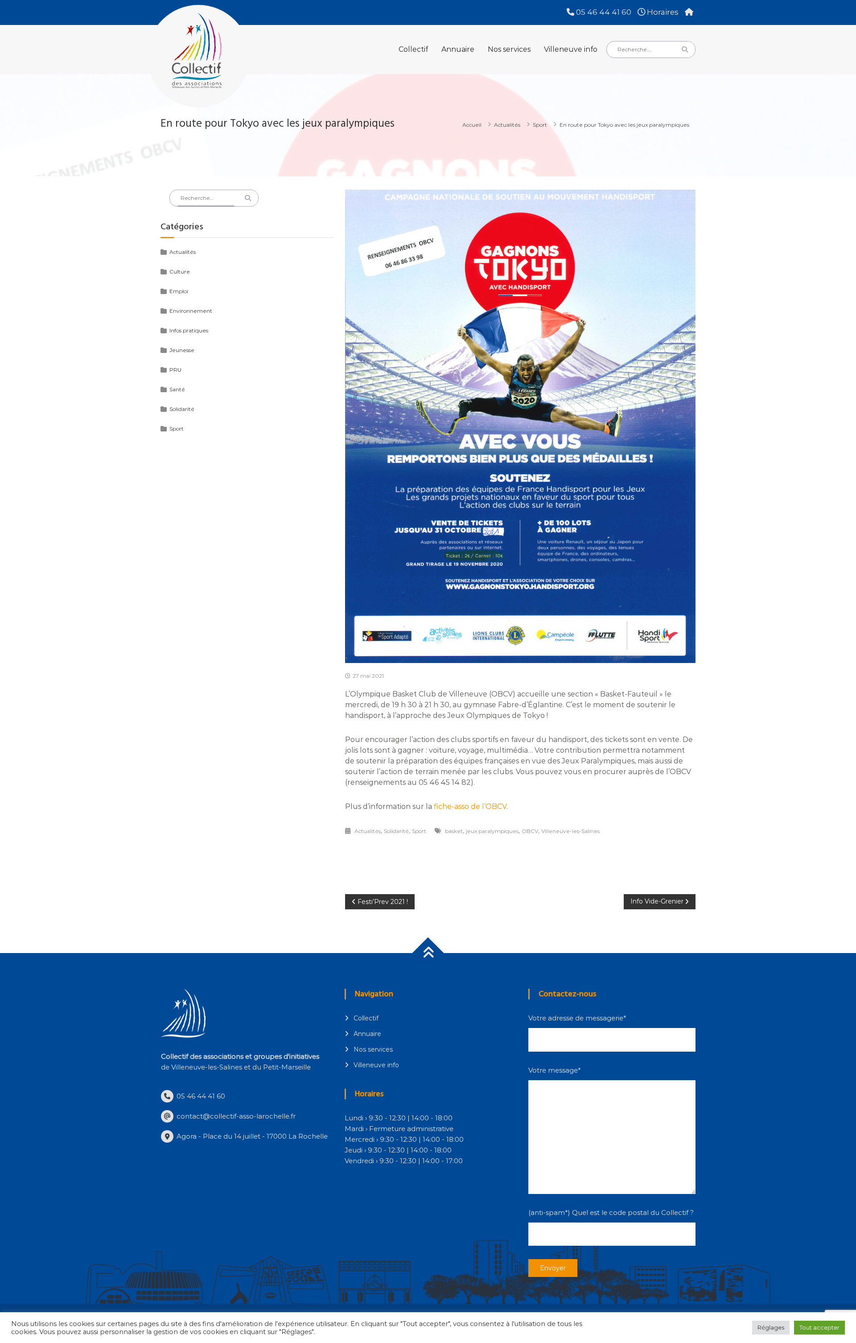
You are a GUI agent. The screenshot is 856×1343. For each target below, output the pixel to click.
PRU (175, 369)
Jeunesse (181, 350)
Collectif (413, 49)
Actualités (507, 124)
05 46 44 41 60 (602, 12)
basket (454, 831)
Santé (177, 389)
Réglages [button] (770, 1327)
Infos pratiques (188, 330)
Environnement (190, 310)
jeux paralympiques (492, 831)
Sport (540, 124)
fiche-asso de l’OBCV (469, 806)
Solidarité (396, 831)
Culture (179, 271)
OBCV (530, 831)
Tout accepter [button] (819, 1327)
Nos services (509, 49)
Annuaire (457, 49)
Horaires (662, 12)
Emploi (178, 291)
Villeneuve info (570, 49)
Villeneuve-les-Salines (570, 831)
